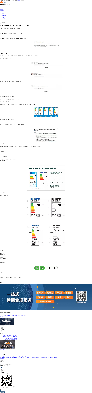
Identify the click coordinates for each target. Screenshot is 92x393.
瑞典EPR (17, 356)
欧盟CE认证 (11, 357)
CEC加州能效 (27, 357)
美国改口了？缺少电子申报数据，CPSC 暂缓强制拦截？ (10, 335)
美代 (4, 357)
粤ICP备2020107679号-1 (15, 387)
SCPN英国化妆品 (43, 357)
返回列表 (1, 316)
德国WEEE (20, 356)
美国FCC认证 (38, 357)
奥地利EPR (8, 356)
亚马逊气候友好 (7, 357)
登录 (2, 13)
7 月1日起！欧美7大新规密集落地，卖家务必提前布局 (10, 339)
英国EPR (6, 356)
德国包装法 (23, 356)
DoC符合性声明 (55, 357)
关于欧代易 (3, 18)
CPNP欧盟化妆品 (47, 357)
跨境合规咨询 (2, 358)
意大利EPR (11, 356)
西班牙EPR (14, 356)
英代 (2, 357)
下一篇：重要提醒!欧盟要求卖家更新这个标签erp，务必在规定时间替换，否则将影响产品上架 (14, 315)
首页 (2, 14)
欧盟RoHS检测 (19, 357)
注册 (3, 13)
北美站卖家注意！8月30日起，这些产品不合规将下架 (10, 336)
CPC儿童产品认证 (23, 357)
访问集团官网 (18, 0)
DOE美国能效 (51, 357)
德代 (3, 357)
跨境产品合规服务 (4, 15)
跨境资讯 (3, 17)
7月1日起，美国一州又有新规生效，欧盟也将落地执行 (10, 338)
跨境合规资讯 (2, 10)
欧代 (0, 357)
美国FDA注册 (35, 357)
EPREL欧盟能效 (31, 357)
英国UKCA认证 (15, 357)
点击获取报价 (2, 349)
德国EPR (1, 356)
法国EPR (4, 356)
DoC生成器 (1, 9)
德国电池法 (26, 356)
